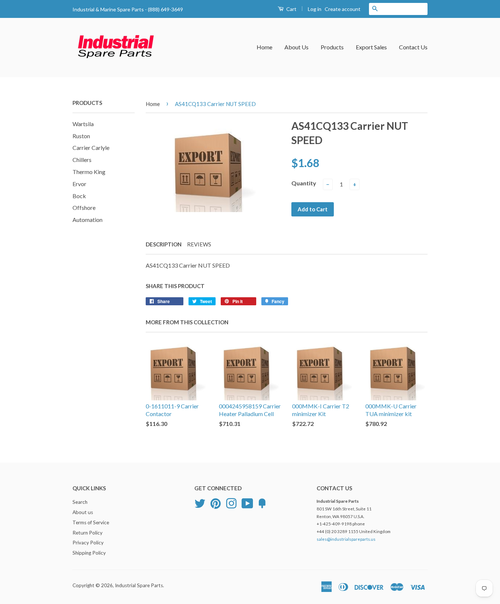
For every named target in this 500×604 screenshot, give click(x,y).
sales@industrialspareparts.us (346, 539)
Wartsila (83, 123)
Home (264, 47)
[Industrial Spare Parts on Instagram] (231, 502)
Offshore (84, 207)
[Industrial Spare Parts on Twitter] (199, 502)
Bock (79, 195)
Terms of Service (90, 522)
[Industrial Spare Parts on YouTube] (247, 502)
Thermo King (88, 171)
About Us (296, 47)
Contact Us (413, 47)
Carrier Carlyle (90, 147)
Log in (314, 9)
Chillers (82, 159)
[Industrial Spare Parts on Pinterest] (215, 502)
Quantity (303, 183)
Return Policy (87, 533)
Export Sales (371, 47)
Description (164, 244)
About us (82, 512)
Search (79, 502)
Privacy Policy (88, 543)
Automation (87, 219)
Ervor (79, 183)
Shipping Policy (89, 553)
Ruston (81, 135)
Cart (290, 9)
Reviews (199, 244)
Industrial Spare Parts (139, 585)
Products (332, 47)
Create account (343, 9)
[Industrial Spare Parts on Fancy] (262, 502)
